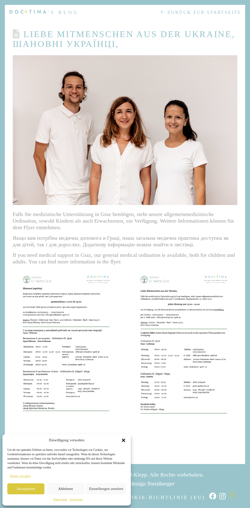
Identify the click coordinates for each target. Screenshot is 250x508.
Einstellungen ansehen (106, 489)
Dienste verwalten (20, 476)
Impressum (76, 499)
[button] (123, 440)
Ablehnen (65, 489)
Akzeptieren (26, 489)
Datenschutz (60, 499)
